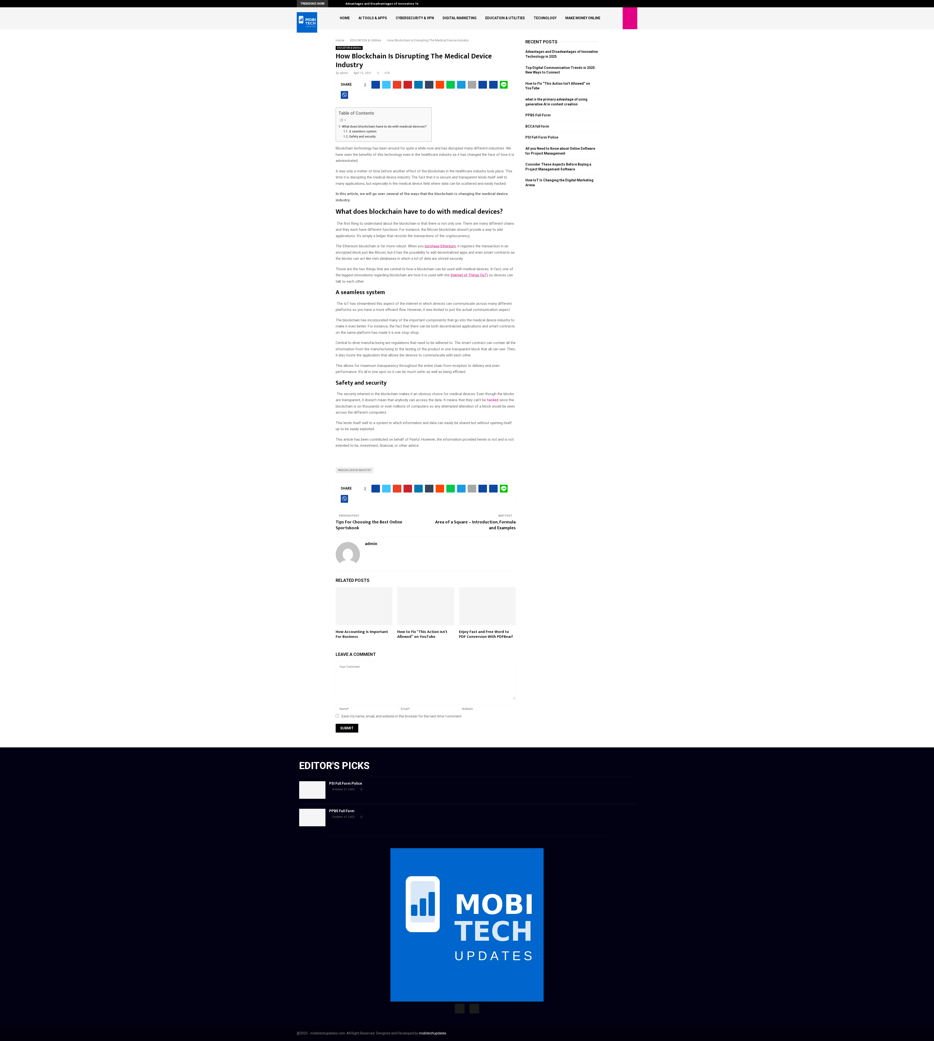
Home (345, 18)
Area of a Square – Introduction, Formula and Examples (475, 525)
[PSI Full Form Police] (312, 790)
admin (344, 73)
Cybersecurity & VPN (415, 18)
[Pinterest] (474, 1008)
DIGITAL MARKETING (459, 18)
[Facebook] (460, 1008)
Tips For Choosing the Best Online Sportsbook (369, 525)
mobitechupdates (432, 1033)
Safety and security (362, 136)
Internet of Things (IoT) (469, 275)
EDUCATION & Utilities (505, 18)
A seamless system (362, 131)
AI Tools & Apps (373, 18)
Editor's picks (334, 765)
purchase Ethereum (440, 246)
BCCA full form (537, 126)
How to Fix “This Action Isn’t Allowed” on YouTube (422, 634)
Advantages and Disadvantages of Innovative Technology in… (392, 3)
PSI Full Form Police (541, 137)
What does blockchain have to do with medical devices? (384, 126)
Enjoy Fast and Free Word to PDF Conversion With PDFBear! (486, 634)
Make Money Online (582, 18)
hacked (492, 400)
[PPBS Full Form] (312, 817)
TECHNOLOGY (545, 18)
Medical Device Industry (354, 470)
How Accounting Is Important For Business (362, 634)
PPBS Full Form (538, 115)
